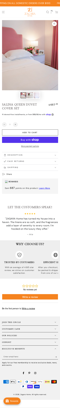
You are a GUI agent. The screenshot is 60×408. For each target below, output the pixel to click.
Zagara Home (25, 394)
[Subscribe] (56, 357)
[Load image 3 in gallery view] (36, 95)
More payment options (30, 146)
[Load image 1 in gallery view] (23, 95)
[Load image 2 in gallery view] (30, 95)
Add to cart (29, 132)
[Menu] (3, 12)
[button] (47, 12)
